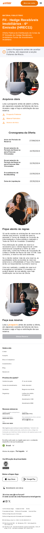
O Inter (4, 351)
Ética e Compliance (8, 359)
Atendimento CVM (27, 399)
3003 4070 (6, 414)
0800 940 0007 (7, 418)
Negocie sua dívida (28, 389)
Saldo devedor (26, 385)
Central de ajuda (7, 381)
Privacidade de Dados (8, 511)
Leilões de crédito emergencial (28, 394)
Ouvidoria (5, 389)
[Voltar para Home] (6, 3)
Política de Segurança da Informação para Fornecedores (16, 516)
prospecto (13, 325)
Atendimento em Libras (14, 488)
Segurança (5, 393)
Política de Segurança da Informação (12, 513)
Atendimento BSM (27, 403)
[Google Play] (29, 479)
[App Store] (10, 479)
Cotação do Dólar (20, 508)
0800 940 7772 (27, 414)
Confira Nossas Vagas (8, 508)
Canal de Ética (32, 511)
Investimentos (6, 364)
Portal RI (5, 355)
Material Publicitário (13, 118)
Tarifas (28, 508)
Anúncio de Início (13, 122)
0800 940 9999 (7, 423)
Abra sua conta (29, 3)
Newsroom (5, 372)
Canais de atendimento (9, 385)
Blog (3, 368)
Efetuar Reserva (22, 336)
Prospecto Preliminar (14, 114)
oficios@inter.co (27, 420)
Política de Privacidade (21, 511)
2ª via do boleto (27, 381)
